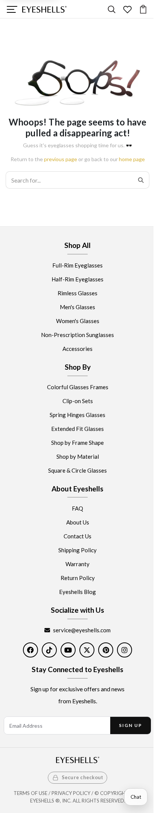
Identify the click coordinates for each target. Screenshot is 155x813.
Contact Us (77, 536)
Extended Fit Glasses (77, 428)
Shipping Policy (77, 550)
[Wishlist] (127, 9)
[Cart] (143, 9)
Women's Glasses (77, 320)
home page (132, 159)
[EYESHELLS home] (44, 9)
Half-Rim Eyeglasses (77, 279)
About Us (77, 522)
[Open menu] (12, 9)
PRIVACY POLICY (71, 793)
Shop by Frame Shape (77, 442)
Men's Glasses (77, 307)
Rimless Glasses (77, 293)
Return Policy (78, 578)
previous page (60, 159)
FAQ (77, 508)
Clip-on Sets (77, 400)
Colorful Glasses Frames (77, 387)
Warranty (77, 564)
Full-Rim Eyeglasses (77, 265)
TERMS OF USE (30, 793)
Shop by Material (77, 456)
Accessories (77, 348)
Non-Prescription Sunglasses (77, 334)
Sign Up (130, 725)
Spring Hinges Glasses (77, 414)
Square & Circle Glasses (77, 470)
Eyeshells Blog (77, 592)
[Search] (111, 9)
